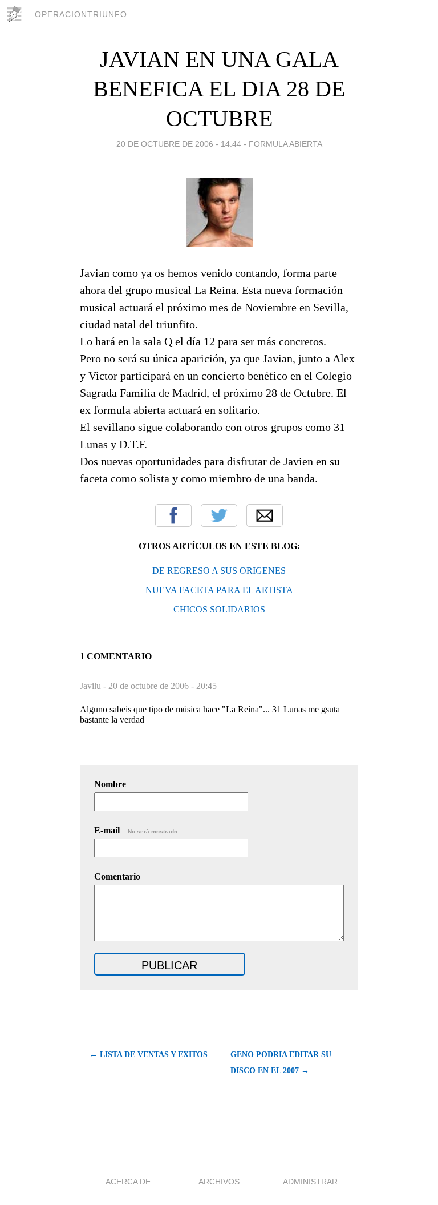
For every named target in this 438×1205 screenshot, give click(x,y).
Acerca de (128, 1181)
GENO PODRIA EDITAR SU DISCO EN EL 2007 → (280, 1062)
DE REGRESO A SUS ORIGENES (219, 570)
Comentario (117, 876)
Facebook (173, 515)
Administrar (310, 1181)
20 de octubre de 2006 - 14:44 (178, 143)
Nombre (110, 784)
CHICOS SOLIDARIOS (219, 609)
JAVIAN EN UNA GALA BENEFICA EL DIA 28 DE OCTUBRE (219, 88)
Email (264, 515)
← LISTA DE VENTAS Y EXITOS (149, 1054)
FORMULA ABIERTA (285, 143)
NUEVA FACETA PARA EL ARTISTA (219, 590)
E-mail (136, 830)
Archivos (219, 1181)
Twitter (219, 515)
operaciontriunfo (81, 14)
